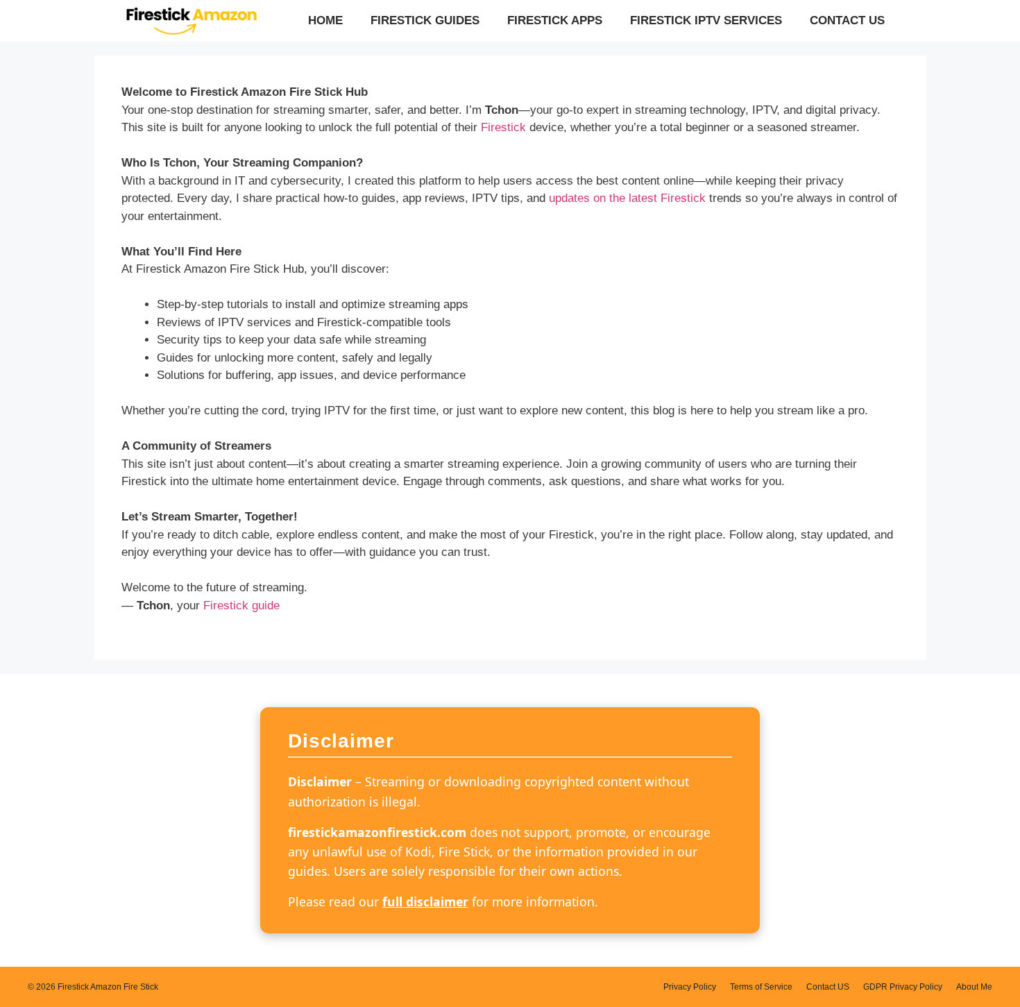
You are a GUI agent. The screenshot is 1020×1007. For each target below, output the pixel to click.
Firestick (503, 127)
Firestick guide (241, 605)
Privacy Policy (689, 987)
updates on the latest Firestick (627, 198)
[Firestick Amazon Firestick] (190, 21)
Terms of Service (761, 987)
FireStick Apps (554, 20)
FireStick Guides (425, 20)
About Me (974, 987)
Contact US (847, 20)
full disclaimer (425, 901)
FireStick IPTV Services (706, 20)
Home (325, 20)
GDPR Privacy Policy (902, 987)
